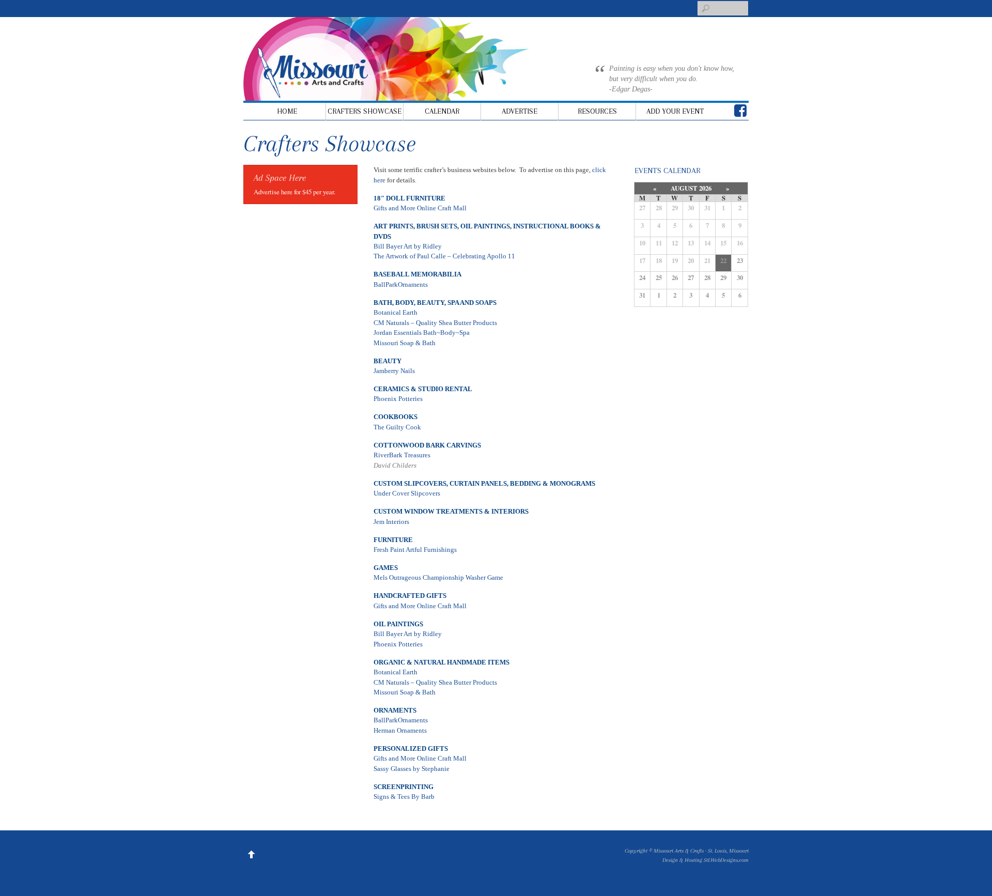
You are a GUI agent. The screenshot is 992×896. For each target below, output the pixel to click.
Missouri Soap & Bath (405, 343)
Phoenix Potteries (398, 399)
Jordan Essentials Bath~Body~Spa (422, 332)
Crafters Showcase (364, 111)
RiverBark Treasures (402, 455)
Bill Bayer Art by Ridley (408, 246)
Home (287, 111)
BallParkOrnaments (401, 284)
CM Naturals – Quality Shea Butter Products (435, 323)
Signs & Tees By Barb (404, 796)
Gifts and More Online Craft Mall (420, 208)
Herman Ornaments (400, 730)
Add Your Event (675, 111)
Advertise (519, 111)
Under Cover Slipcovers (407, 493)
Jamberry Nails (394, 371)
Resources (597, 111)
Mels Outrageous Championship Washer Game (438, 577)
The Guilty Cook (397, 427)
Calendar (442, 111)
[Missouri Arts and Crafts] (398, 85)
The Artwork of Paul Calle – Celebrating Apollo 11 (444, 256)
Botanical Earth (395, 312)
